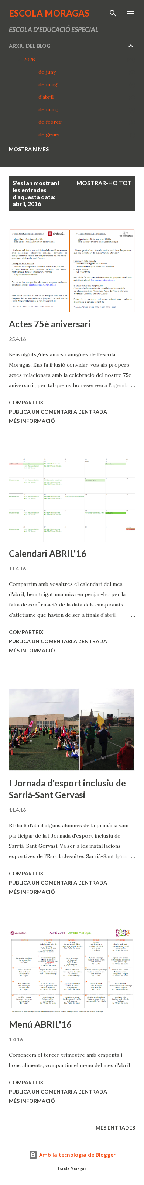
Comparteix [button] (26, 402)
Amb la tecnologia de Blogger (77, 1154)
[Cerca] (113, 13)
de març (48, 109)
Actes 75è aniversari (49, 323)
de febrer (50, 122)
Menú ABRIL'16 (40, 1024)
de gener (49, 134)
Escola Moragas (49, 13)
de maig (48, 84)
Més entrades (115, 1127)
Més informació (32, 421)
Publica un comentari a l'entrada (58, 411)
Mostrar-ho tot (103, 182)
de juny (47, 72)
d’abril (46, 97)
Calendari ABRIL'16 (47, 553)
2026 (29, 59)
